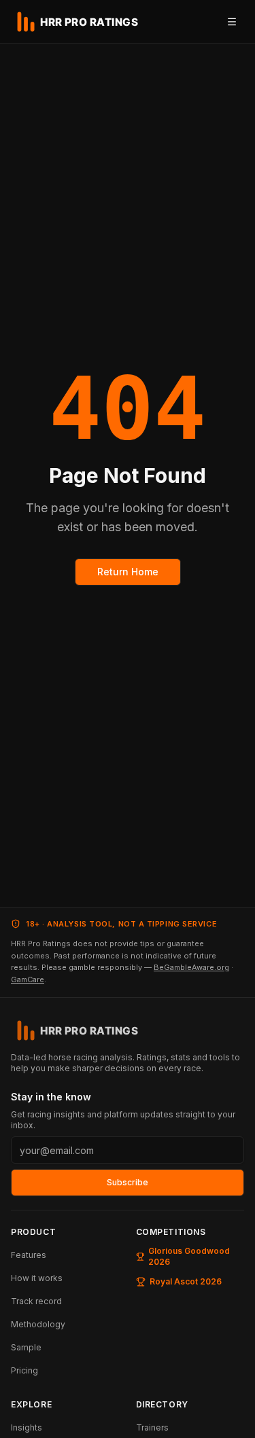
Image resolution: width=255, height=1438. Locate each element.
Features (28, 1255)
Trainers (152, 1427)
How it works (37, 1278)
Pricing (24, 1370)
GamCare (27, 979)
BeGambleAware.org (191, 967)
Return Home (127, 571)
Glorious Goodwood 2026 (189, 1256)
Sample (26, 1347)
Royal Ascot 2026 (186, 1281)
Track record (36, 1301)
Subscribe (127, 1182)
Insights (26, 1427)
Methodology (38, 1324)
